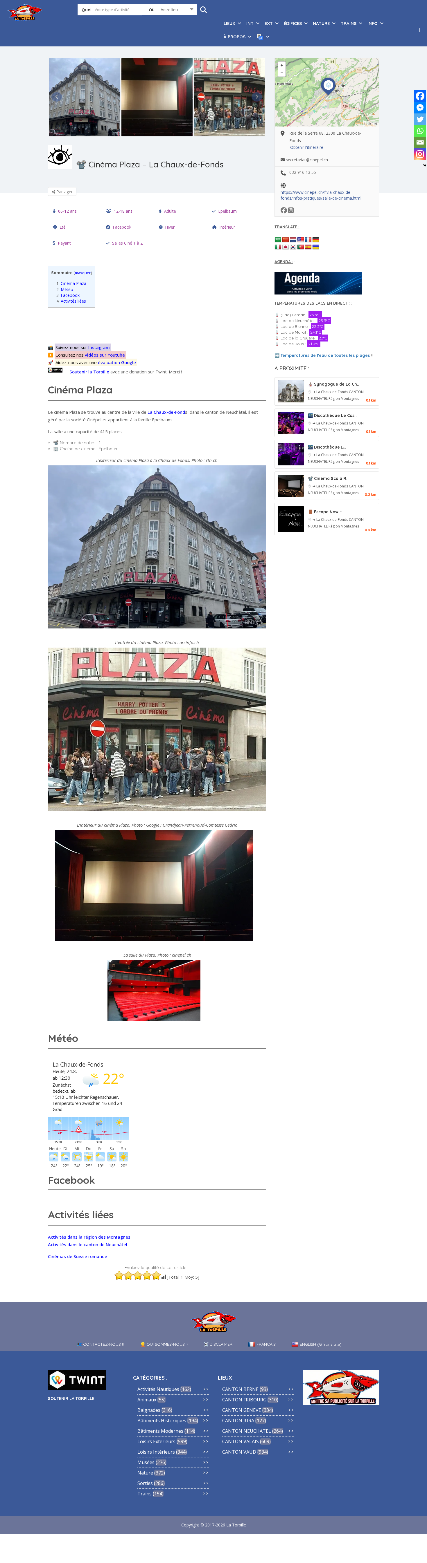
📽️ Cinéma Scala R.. (328, 478)
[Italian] (277, 247)
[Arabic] (277, 240)
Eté (63, 227)
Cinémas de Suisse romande (77, 1256)
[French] (308, 240)
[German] (315, 240)
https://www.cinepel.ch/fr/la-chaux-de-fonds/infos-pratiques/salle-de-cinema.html (321, 192)
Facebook (122, 227)
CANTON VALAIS (240, 1441)
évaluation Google (117, 362)
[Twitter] (420, 119)
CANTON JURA (238, 1420)
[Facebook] (420, 96)
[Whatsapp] (420, 131)
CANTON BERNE (240, 1389)
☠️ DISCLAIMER (218, 1344)
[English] (300, 240)
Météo (64, 289)
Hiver (170, 227)
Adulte (170, 211)
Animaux (146, 1399)
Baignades (148, 1410)
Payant (64, 243)
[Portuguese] (300, 247)
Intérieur (227, 227)
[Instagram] (420, 154)
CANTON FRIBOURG (244, 1399)
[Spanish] (308, 247)
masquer (83, 272)
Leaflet (370, 123)
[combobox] (169, 10)
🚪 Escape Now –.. (326, 511)
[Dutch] (293, 240)
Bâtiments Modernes (160, 1431)
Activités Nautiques (158, 1389)
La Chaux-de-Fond (166, 412)
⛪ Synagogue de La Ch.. (333, 384)
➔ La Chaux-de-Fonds (331, 391)
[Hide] (424, 165)
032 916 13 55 (302, 172)
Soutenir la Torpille (89, 372)
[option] (84, 97)
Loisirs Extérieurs (156, 1441)
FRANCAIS (266, 1344)
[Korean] (293, 247)
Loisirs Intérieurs (156, 1452)
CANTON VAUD (239, 1452)
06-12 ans (67, 211)
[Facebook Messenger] (420, 107)
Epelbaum (227, 211)
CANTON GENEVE (241, 1410)
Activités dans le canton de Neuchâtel (87, 1244)
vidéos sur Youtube (105, 355)
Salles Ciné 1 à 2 (127, 243)
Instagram (99, 347)
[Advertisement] (158, 325)
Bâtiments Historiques (161, 1420)
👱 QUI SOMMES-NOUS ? (164, 1344)
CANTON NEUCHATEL (246, 1431)
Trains (144, 1493)
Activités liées (71, 301)
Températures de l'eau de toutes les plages (325, 355)
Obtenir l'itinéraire (306, 147)
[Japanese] (285, 247)
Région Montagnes (344, 398)
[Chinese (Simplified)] (285, 240)
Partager (64, 191)
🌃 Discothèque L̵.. (327, 447)
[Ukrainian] (315, 247)
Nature (145, 1473)
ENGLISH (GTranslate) (321, 1344)
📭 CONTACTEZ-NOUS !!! (101, 1344)
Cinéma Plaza (71, 283)
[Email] (420, 142)
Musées (146, 1462)
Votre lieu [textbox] (169, 9)
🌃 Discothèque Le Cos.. (332, 415)
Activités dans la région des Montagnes (89, 1237)
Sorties (145, 1483)
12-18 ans (123, 211)
